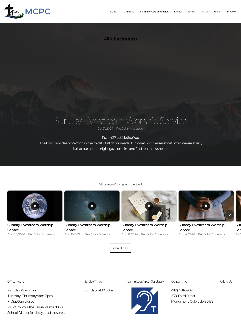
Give (217, 11)
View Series (120, 247)
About (114, 11)
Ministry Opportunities (154, 11)
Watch (205, 11)
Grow (191, 11)
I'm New (231, 11)
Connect (129, 11)
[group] (34, 214)
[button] (230, 214)
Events (178, 11)
